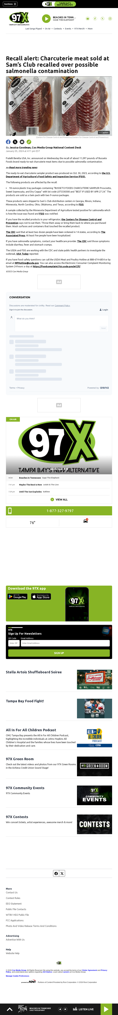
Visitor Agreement (89, 970)
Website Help (12, 953)
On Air (48, 29)
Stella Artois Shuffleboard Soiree (34, 672)
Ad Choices (47, 972)
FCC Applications (15, 920)
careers (66, 972)
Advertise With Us (15, 939)
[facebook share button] (8, 142)
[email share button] (22, 142)
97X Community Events (25, 788)
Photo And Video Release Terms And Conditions (31, 926)
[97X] (59, 4)
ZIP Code (12, 638)
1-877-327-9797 (60, 511)
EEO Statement (14, 903)
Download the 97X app (27, 588)
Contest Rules (13, 898)
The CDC (10, 232)
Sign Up (59, 653)
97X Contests (17, 817)
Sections (8, 4)
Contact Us (12, 892)
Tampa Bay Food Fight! (25, 701)
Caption (103, 132)
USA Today (22, 254)
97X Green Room (20, 759)
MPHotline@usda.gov (27, 263)
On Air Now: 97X (59, 469)
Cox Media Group (19, 970)
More (90, 29)
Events (68, 29)
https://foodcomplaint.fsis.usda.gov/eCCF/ (56, 266)
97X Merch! (79, 29)
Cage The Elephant (63, 20)
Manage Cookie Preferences (17, 976)
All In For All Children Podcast (31, 730)
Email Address (27, 638)
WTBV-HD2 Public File (17, 915)
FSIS (81, 204)
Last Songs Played (33, 29)
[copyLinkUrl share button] (29, 142)
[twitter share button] (15, 142)
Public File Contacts (16, 909)
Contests (58, 29)
